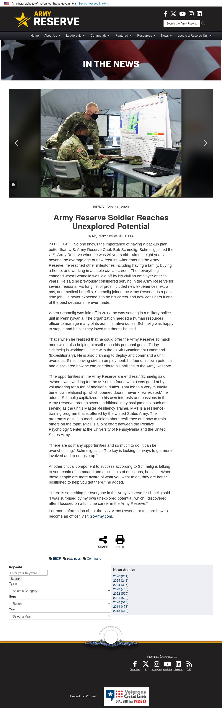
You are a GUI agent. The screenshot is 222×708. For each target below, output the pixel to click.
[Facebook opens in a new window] (166, 13)
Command (94, 558)
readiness (74, 558)
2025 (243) (120, 580)
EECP (57, 558)
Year (12, 609)
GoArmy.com (101, 516)
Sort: (12, 596)
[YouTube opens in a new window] (182, 13)
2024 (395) (120, 584)
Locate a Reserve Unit (193, 35)
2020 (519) (120, 602)
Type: (13, 583)
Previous (16, 143)
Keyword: (16, 567)
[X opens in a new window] (173, 13)
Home (35, 35)
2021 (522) (120, 597)
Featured (122, 35)
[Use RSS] (189, 665)
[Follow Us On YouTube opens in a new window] (167, 665)
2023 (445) (120, 589)
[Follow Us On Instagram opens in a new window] (156, 665)
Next (205, 143)
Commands (98, 35)
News (165, 35)
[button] (94, 3)
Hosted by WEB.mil (83, 696)
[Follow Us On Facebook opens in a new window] (134, 665)
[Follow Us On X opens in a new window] (145, 665)
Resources (144, 35)
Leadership (74, 35)
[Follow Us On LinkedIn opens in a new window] (178, 665)
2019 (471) (120, 606)
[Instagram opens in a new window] (191, 13)
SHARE (103, 546)
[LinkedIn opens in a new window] (199, 13)
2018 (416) (120, 610)
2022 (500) (120, 593)
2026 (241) (120, 576)
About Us (50, 35)
